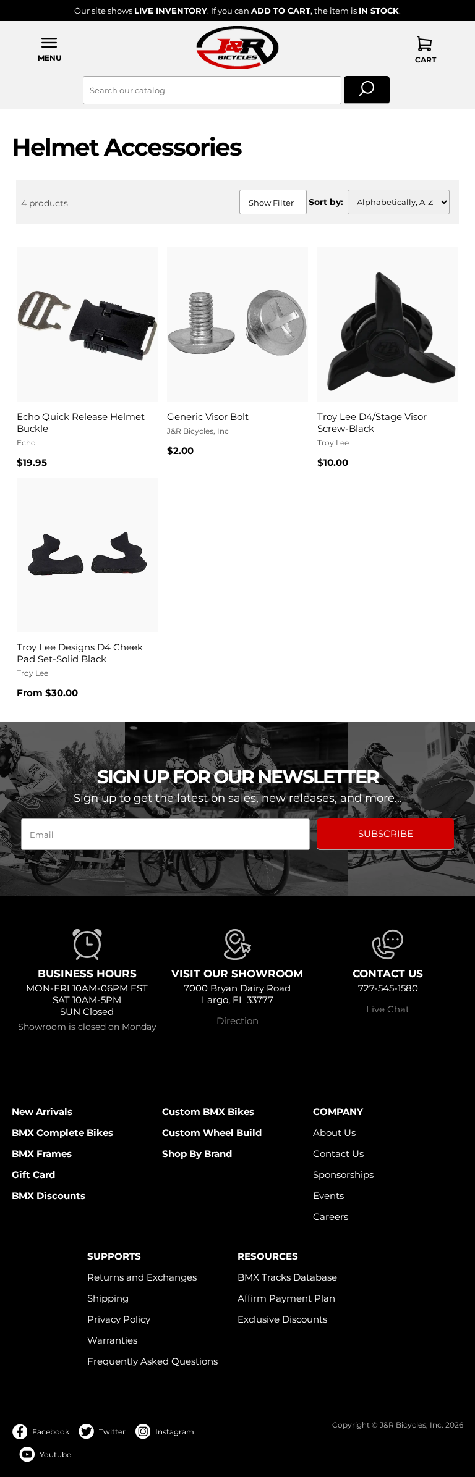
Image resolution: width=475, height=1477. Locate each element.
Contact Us (338, 1153)
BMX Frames (42, 1153)
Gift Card (33, 1174)
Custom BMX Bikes (208, 1111)
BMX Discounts (48, 1195)
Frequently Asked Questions (152, 1361)
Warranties (112, 1340)
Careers (330, 1216)
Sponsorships (343, 1174)
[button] (49, 49)
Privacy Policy (118, 1319)
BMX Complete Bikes (62, 1132)
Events (328, 1195)
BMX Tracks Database (287, 1277)
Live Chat (387, 1009)
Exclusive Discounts (282, 1319)
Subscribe (385, 833)
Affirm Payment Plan (286, 1298)
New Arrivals (42, 1111)
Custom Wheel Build (212, 1132)
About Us (334, 1132)
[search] (367, 90)
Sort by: (326, 202)
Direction (237, 1021)
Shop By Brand (197, 1153)
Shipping (108, 1298)
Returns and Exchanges (142, 1277)
